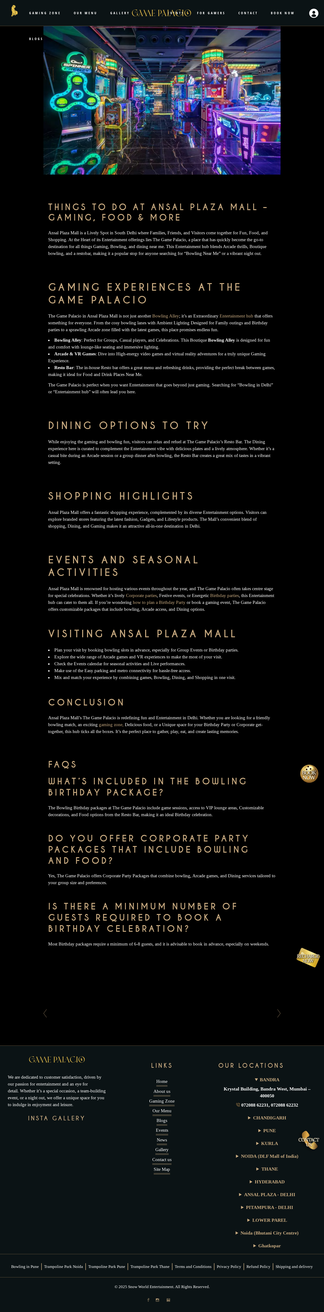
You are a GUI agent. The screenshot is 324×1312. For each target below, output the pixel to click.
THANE (269, 1169)
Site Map (162, 1169)
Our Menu (162, 1110)
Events (162, 1130)
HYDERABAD (270, 1181)
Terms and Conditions (193, 1266)
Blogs (162, 1120)
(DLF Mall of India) (269, 1156)
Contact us (161, 1159)
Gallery (162, 1149)
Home (161, 1081)
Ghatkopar (269, 1245)
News (162, 1139)
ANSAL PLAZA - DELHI (269, 1194)
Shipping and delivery (294, 1266)
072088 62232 (284, 1105)
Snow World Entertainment (150, 1287)
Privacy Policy (229, 1266)
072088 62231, (256, 1105)
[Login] (313, 13)
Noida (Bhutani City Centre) (270, 1232)
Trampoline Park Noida (63, 1266)
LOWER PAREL (269, 1220)
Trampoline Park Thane (150, 1266)
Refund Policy (258, 1266)
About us (161, 1091)
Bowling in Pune (25, 1266)
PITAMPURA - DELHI (269, 1207)
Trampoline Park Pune (106, 1266)
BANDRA (269, 1079)
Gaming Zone (162, 1101)
